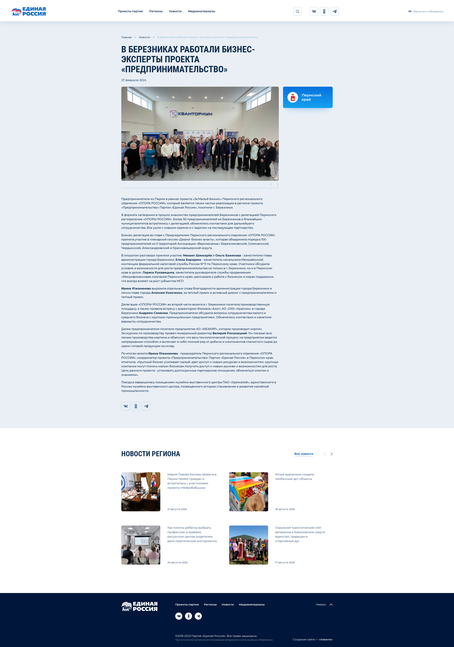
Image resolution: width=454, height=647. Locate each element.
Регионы (156, 11)
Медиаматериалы (201, 11)
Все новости (303, 454)
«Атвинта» (325, 639)
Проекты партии (130, 11)
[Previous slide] (271, 184)
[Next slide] (278, 184)
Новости (175, 11)
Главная (126, 37)
